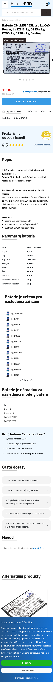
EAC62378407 (11, 417)
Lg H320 (15, 347)
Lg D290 (15, 330)
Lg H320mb (16, 353)
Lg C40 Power (17, 313)
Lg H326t (15, 364)
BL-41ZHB (9, 413)
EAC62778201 (11, 421)
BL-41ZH (8, 409)
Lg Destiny (16, 341)
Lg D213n (15, 325)
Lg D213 (15, 319)
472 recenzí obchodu (42, 145)
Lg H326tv (16, 369)
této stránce (38, 548)
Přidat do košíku (26, 102)
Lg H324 (15, 358)
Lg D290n (15, 336)
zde (17, 656)
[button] (20, 80)
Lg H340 (15, 375)
